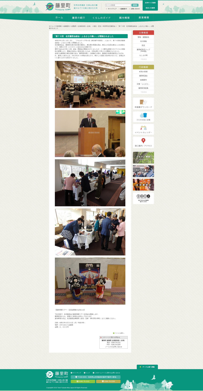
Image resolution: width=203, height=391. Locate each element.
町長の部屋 (143, 72)
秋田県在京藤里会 (109, 26)
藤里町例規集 (143, 88)
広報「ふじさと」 (143, 84)
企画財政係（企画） (85, 26)
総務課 (73, 26)
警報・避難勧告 (143, 37)
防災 (143, 45)
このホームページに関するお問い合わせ (107, 373)
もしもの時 (143, 55)
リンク (88, 373)
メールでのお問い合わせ (113, 347)
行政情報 (58, 26)
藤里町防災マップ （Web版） (143, 50)
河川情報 (143, 41)
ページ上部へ (119, 333)
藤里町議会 (143, 76)
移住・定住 (97, 26)
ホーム (51, 26)
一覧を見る (143, 59)
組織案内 (66, 26)
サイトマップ (76, 373)
